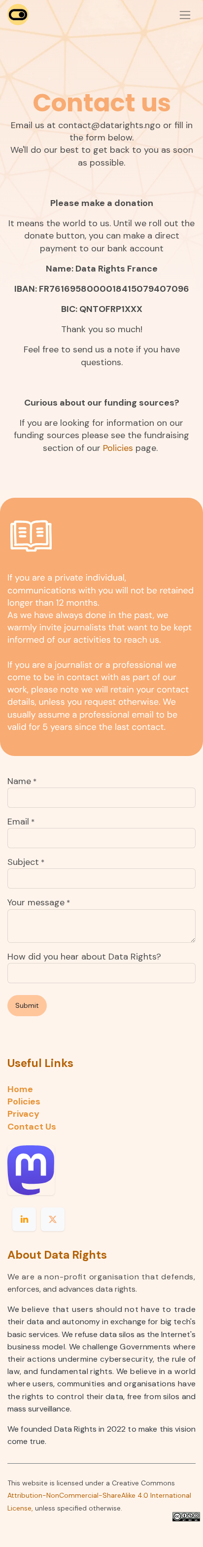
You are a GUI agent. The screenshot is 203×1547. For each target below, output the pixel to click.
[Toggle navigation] (185, 15)
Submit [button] (27, 1005)
